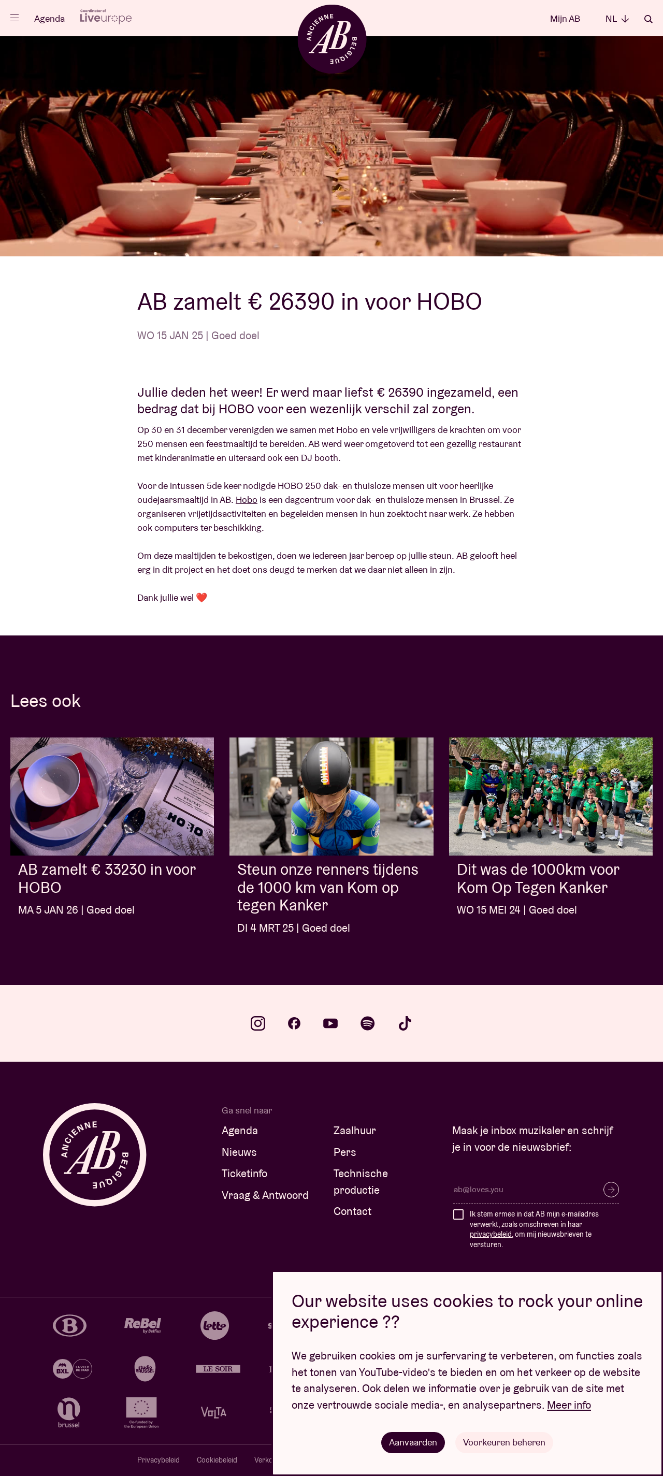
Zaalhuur (355, 1130)
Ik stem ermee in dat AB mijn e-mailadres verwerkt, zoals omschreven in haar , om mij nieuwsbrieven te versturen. (534, 1229)
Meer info (569, 1405)
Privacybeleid (158, 1460)
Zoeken (648, 19)
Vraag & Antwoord (265, 1195)
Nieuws (239, 1152)
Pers (345, 1152)
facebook (294, 1023)
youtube (330, 1023)
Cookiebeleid (217, 1460)
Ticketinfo (244, 1173)
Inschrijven (611, 1189)
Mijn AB (565, 18)
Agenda (49, 18)
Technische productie (361, 1181)
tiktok (405, 1023)
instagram (258, 1023)
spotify (368, 1023)
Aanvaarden (413, 1442)
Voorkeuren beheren (504, 1442)
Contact (352, 1211)
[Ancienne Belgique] (332, 39)
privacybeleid (491, 1234)
